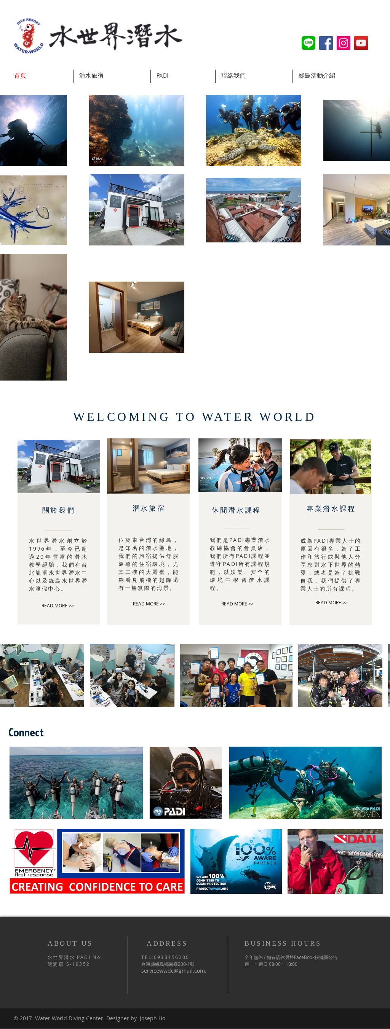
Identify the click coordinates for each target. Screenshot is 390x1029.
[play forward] (380, 675)
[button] (42, 675)
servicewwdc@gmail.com (173, 970)
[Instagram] (343, 43)
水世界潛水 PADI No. (75, 957)
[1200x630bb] (308, 43)
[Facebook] (326, 43)
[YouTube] (361, 43)
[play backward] (9, 675)
